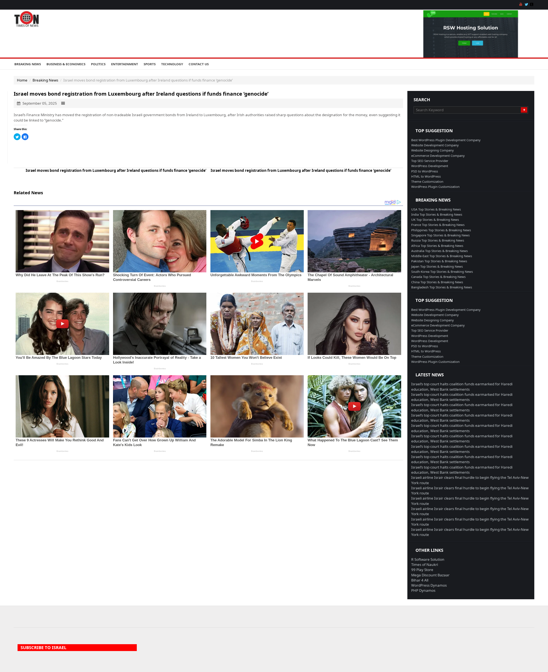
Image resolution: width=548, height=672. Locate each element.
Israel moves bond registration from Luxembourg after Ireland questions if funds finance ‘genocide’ (116, 170)
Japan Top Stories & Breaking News (437, 266)
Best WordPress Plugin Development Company (446, 140)
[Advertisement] (142, 153)
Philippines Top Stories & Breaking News (441, 230)
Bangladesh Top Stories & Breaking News (441, 287)
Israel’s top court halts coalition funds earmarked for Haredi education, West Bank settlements (461, 386)
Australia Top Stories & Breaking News (439, 251)
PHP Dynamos (423, 590)
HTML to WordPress (426, 176)
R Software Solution (427, 559)
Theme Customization (427, 181)
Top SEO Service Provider (429, 161)
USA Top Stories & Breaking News (436, 209)
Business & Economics (65, 64)
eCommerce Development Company (438, 155)
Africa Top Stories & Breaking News (437, 245)
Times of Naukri (424, 564)
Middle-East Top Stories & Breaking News (441, 256)
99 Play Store (422, 569)
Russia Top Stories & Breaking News (437, 240)
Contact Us (199, 64)
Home (22, 80)
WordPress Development (429, 166)
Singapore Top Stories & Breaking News (440, 235)
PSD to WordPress (424, 171)
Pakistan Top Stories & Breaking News (439, 261)
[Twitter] (527, 5)
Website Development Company (435, 145)
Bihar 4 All (419, 580)
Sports (150, 64)
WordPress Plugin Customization (435, 186)
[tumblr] (532, 5)
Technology (172, 64)
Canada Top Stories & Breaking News (438, 276)
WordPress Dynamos (429, 585)
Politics (98, 64)
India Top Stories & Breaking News (436, 214)
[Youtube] (521, 5)
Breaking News (27, 64)
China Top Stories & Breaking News (437, 282)
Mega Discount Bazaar (430, 575)
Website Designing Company (432, 150)
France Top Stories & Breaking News (438, 225)
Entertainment (124, 64)
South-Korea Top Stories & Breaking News (442, 271)
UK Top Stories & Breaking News (435, 219)
